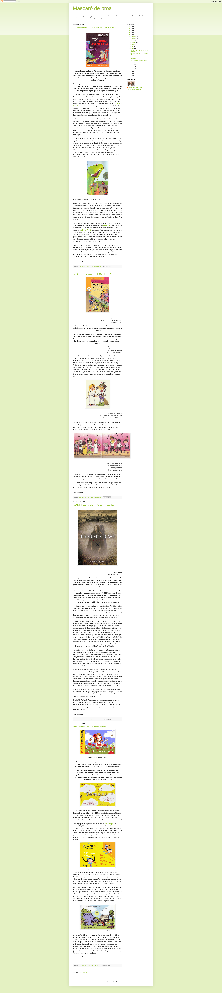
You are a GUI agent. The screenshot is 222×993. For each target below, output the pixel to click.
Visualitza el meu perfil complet (134, 89)
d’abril (131, 62)
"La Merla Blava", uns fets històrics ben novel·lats (93, 505)
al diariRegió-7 (110, 824)
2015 (130, 34)
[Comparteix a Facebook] (108, 266)
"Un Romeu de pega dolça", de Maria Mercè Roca (94, 274)
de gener (132, 68)
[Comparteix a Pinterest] (110, 266)
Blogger (119, 981)
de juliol (132, 44)
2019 (130, 26)
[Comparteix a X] (107, 266)
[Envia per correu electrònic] (103, 266)
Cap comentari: (97, 266)
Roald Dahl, (107, 225)
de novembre (133, 38)
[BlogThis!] (105, 266)
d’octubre (132, 40)
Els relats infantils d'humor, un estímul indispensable (94, 27)
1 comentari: (97, 965)
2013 (130, 73)
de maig (132, 48)
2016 (130, 32)
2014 (130, 71)
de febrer (132, 66)
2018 (130, 28)
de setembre (133, 42)
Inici (98, 970)
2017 (130, 30)
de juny (132, 46)
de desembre (133, 36)
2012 (130, 75)
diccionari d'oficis (86, 230)
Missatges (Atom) (84, 972)
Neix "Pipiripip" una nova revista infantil (89, 727)
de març (132, 64)
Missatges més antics (117, 970)
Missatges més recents (78, 970)
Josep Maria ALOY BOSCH (135, 87)
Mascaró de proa (92, 8)
